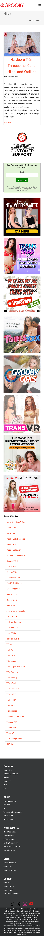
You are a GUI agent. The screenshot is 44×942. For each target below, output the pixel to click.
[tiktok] (12, 904)
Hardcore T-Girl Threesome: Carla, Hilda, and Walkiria (22, 65)
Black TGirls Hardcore (15, 539)
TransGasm (11, 728)
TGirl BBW (10, 655)
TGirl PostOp (11, 677)
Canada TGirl (12, 561)
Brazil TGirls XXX (13, 550)
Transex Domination (15, 716)
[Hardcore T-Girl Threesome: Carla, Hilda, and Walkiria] (22, 44)
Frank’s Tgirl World (14, 583)
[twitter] (19, 904)
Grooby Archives (13, 589)
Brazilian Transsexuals (16, 555)
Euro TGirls (11, 567)
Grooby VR (10, 605)
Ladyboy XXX (12, 628)
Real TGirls (11, 633)
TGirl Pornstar (12, 672)
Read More (7, 123)
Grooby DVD (11, 594)
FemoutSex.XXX (13, 578)
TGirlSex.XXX (12, 705)
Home (31, 20)
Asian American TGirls (15, 522)
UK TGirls (10, 744)
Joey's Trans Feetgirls (15, 611)
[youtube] (31, 904)
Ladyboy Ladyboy (14, 622)
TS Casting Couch (14, 739)
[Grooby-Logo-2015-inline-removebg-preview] (12, 4)
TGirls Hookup (12, 689)
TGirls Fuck (11, 683)
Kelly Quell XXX (12, 616)
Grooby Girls (11, 600)
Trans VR (10, 733)
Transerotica (11, 711)
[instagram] (25, 904)
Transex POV (11, 722)
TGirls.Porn (11, 700)
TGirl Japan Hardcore (15, 666)
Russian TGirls (12, 639)
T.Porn (9, 644)
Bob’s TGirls (11, 544)
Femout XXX (11, 572)
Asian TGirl (11, 528)
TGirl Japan (11, 661)
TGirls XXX (11, 694)
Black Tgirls (11, 533)
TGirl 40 (9, 650)
